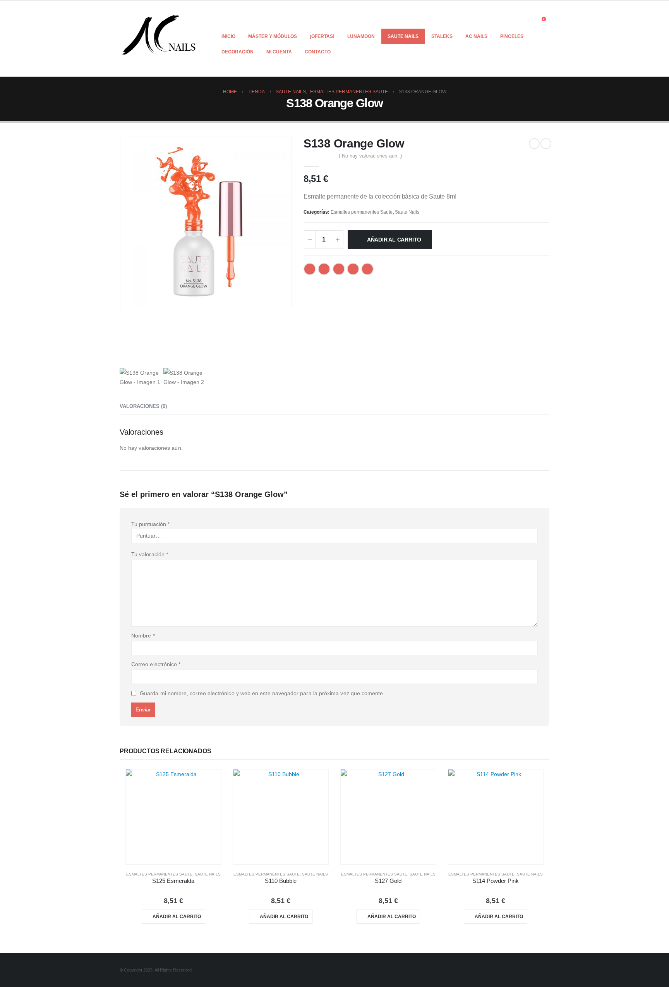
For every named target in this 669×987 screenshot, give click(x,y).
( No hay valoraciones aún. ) (370, 156)
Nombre (143, 635)
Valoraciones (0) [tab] (143, 406)
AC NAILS (476, 36)
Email (367, 269)
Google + (353, 269)
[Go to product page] (173, 817)
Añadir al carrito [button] (177, 916)
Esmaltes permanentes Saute (362, 212)
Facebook (310, 269)
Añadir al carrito (394, 239)
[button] (530, 21)
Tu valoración (149, 554)
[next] (545, 143)
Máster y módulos (272, 36)
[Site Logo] (159, 38)
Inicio (228, 36)
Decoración (237, 52)
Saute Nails (403, 36)
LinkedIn (339, 269)
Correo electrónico (155, 664)
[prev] (534, 143)
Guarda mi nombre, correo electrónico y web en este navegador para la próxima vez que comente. (262, 693)
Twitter (324, 269)
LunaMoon (361, 36)
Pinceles (511, 36)
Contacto (318, 52)
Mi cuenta (279, 52)
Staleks (442, 36)
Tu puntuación (150, 524)
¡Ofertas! (322, 36)
